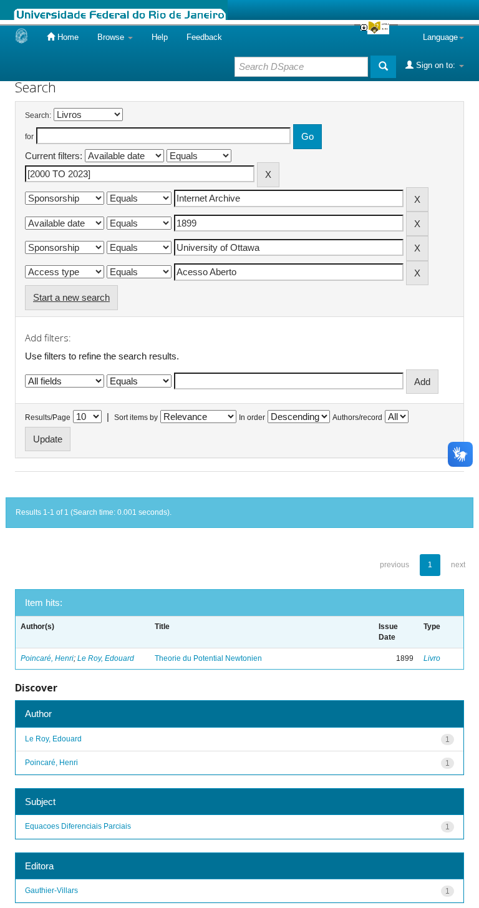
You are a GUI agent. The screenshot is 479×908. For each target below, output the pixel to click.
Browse (112, 37)
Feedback (204, 37)
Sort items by (136, 417)
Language (440, 37)
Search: (38, 115)
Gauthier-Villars (51, 890)
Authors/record (357, 417)
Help (160, 37)
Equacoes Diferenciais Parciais (78, 826)
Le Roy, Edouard (105, 658)
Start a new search (71, 297)
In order (252, 417)
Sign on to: (436, 65)
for (29, 136)
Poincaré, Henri (47, 658)
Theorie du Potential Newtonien (208, 658)
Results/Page (47, 417)
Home (67, 37)
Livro (431, 658)
